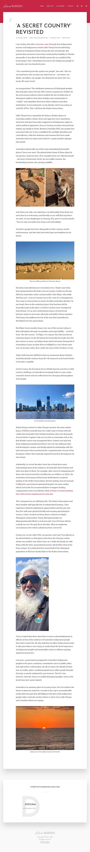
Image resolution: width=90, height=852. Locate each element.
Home (42, 6)
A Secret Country (48, 291)
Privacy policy (45, 842)
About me (50, 6)
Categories (60, 6)
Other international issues (38, 38)
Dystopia (30, 805)
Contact (71, 6)
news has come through (45, 44)
